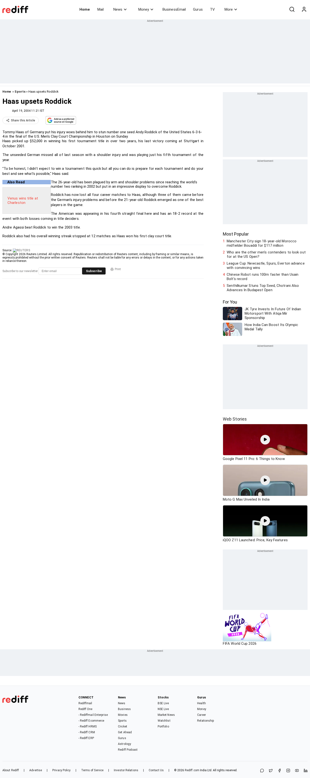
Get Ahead (125, 732)
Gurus (198, 9)
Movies (123, 715)
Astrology (124, 744)
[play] (265, 440)
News (117, 9)
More (229, 9)
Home (84, 9)
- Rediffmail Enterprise (93, 715)
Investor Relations (126, 770)
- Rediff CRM (86, 732)
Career (201, 715)
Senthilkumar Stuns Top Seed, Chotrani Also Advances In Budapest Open (263, 287)
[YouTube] (297, 771)
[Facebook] (279, 771)
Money (143, 9)
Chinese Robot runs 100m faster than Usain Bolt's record (262, 276)
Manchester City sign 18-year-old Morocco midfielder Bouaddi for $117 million (261, 243)
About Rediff (10, 770)
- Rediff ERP (86, 738)
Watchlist (164, 720)
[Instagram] (288, 771)
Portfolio (163, 726)
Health (201, 703)
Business (124, 709)
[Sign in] (304, 9)
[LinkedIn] (306, 771)
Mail (100, 9)
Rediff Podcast (128, 749)
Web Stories (235, 419)
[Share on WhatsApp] (262, 771)
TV (212, 9)
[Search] (291, 9)
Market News (166, 715)
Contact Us (156, 770)
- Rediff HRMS (87, 726)
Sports (20, 91)
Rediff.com (192, 770)
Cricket (122, 726)
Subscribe (94, 271)
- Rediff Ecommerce (91, 720)
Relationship (205, 720)
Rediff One (85, 709)
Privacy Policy (61, 770)
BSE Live (163, 703)
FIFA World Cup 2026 (239, 643)
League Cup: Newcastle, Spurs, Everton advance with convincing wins (266, 265)
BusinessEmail (174, 9)
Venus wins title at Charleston (23, 200)
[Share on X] (271, 771)
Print (118, 269)
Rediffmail (85, 703)
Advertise (35, 770)
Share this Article (23, 120)
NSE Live (163, 709)
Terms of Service (92, 770)
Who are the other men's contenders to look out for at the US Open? (266, 254)
